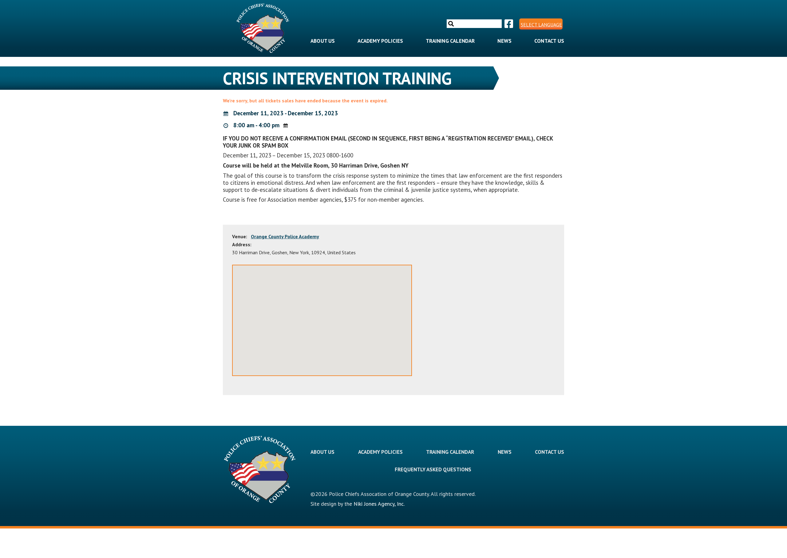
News (504, 41)
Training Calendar (450, 41)
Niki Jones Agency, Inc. (379, 503)
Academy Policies (380, 41)
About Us (322, 41)
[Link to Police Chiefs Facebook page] (508, 24)
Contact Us (549, 41)
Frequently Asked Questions (433, 469)
